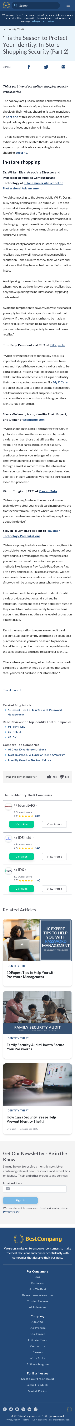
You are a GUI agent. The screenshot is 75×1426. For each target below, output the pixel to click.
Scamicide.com (34, 419)
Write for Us (38, 1358)
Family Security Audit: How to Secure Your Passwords (35, 1047)
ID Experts (57, 345)
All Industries (37, 1307)
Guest (13, 1128)
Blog (37, 1276)
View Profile (54, 824)
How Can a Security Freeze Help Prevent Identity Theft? (31, 1119)
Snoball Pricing (37, 1391)
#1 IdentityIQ (16, 726)
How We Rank (38, 1289)
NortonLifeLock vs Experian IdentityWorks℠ (36, 754)
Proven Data (48, 491)
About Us (37, 1321)
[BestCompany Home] (6, 5)
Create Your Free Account (37, 1378)
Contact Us (37, 1346)
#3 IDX (12, 737)
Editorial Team (37, 1340)
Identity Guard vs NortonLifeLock (29, 760)
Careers (37, 1352)
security (21, 152)
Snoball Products (37, 1384)
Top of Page (12, 690)
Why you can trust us (43, 21)
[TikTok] (36, 1409)
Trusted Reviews (37, 1301)
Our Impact (37, 1333)
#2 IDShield (15, 732)
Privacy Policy (11, 1211)
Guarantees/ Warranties (37, 1295)
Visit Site (22, 824)
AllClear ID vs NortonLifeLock (27, 749)
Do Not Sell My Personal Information (51, 1419)
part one (12, 116)
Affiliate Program (38, 1364)
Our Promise (37, 1327)
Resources (37, 1283)
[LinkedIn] (29, 1409)
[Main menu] (68, 5)
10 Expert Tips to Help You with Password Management (31, 975)
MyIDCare (60, 382)
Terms (26, 1419)
